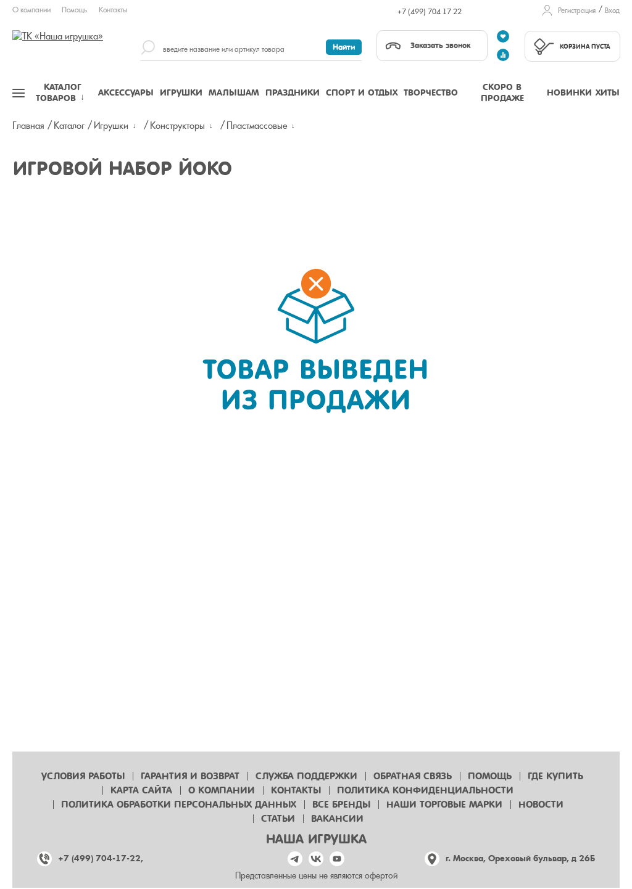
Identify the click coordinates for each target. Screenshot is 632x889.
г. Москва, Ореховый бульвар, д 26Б (520, 858)
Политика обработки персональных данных (178, 804)
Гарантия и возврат (190, 776)
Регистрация (577, 10)
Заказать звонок (440, 45)
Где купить (555, 776)
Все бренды (341, 804)
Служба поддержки (306, 776)
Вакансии (337, 818)
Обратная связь (412, 776)
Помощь (74, 10)
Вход (612, 10)
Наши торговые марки (444, 804)
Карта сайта (141, 790)
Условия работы (83, 776)
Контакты (113, 10)
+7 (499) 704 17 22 (429, 12)
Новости (540, 804)
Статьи (278, 818)
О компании (31, 10)
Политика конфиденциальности (425, 790)
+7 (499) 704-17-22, (100, 858)
